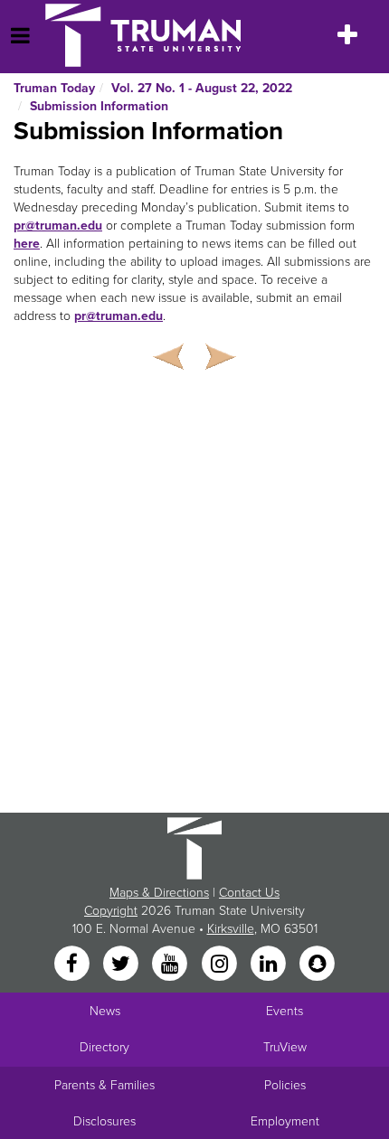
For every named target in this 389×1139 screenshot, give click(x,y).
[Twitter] (122, 964)
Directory (104, 1047)
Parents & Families (104, 1085)
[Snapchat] (317, 964)
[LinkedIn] (269, 964)
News (105, 1011)
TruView (285, 1047)
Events (284, 1011)
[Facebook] (73, 964)
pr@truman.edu (58, 225)
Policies (285, 1085)
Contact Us (249, 892)
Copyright (111, 910)
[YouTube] (171, 964)
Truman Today (54, 88)
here (27, 243)
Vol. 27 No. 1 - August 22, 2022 (201, 88)
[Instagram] (220, 964)
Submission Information (99, 106)
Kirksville (230, 929)
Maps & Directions (159, 892)
